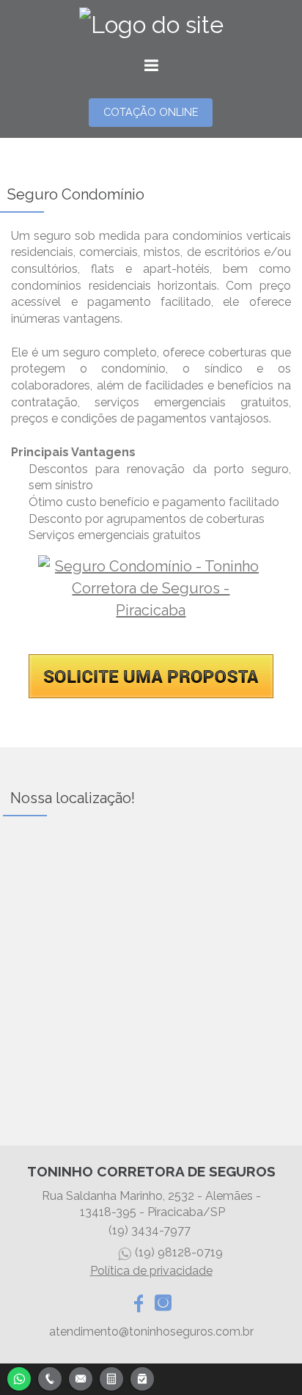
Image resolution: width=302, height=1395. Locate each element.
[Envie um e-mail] (80, 1377)
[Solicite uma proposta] (111, 1377)
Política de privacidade (151, 1271)
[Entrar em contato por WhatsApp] (19, 1377)
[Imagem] (151, 694)
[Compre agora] (142, 1377)
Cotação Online (150, 112)
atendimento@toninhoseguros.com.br (151, 1332)
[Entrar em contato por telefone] (50, 1379)
